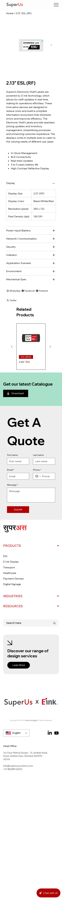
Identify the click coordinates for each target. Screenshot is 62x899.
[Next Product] (50, 347)
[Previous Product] (12, 347)
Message (12, 484)
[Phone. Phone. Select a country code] (38, 476)
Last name (38, 455)
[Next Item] (51, 45)
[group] (31, 346)
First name (12, 455)
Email (10, 469)
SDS (35, 720)
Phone (37, 469)
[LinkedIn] (49, 733)
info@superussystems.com (18, 765)
